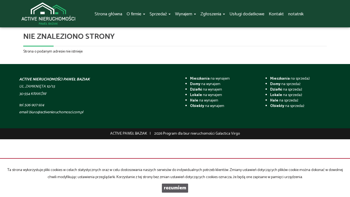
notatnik (296, 14)
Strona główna (108, 14)
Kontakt (276, 14)
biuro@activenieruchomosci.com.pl (56, 112)
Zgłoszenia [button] (211, 14)
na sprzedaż (290, 79)
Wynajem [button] (184, 14)
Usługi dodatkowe (246, 14)
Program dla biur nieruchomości (189, 134)
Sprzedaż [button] (159, 14)
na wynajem (210, 79)
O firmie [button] (134, 14)
